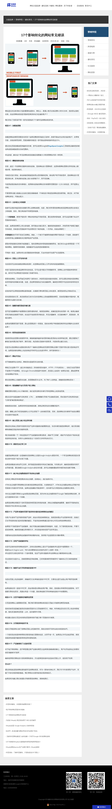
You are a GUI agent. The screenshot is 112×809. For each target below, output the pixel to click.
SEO (36, 279)
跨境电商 (91, 46)
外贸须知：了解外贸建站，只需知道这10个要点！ (23, 752)
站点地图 (71, 799)
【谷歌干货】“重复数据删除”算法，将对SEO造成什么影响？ (97, 127)
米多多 (52, 799)
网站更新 (91, 72)
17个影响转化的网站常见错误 (16, 715)
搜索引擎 (91, 53)
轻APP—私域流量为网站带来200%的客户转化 (21, 731)
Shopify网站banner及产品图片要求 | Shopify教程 (22, 747)
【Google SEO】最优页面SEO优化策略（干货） (97, 114)
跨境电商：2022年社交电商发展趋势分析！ (97, 109)
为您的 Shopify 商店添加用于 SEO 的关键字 (21, 720)
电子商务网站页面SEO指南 (15, 709)
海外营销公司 (50, 670)
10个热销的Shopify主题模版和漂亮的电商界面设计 (23, 742)
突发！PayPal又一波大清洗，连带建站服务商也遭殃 (97, 118)
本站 (67, 41)
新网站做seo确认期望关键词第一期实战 (97, 104)
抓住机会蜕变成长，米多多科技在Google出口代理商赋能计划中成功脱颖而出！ (97, 91)
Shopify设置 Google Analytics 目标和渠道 (20, 726)
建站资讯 (91, 59)
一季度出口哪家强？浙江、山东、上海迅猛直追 (97, 95)
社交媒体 (91, 66)
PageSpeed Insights (55, 146)
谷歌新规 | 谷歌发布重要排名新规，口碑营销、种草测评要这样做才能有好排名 (97, 123)
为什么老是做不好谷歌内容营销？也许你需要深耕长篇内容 (97, 100)
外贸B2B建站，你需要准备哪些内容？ (19, 704)
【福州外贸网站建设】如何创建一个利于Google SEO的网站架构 (28, 736)
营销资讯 (91, 40)
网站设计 (43, 166)
